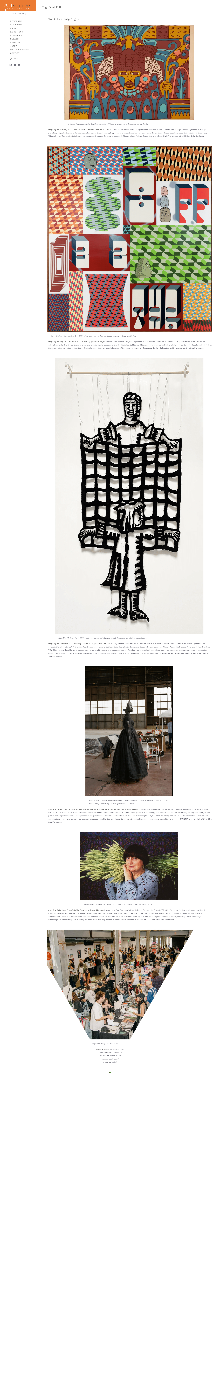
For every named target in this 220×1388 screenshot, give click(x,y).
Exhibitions (16, 32)
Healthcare (16, 35)
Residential (16, 21)
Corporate (16, 25)
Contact (15, 53)
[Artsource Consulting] (18, 6)
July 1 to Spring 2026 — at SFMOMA (93, 809)
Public (13, 28)
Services (15, 42)
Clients (14, 39)
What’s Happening (20, 50)
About (13, 46)
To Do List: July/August (64, 19)
